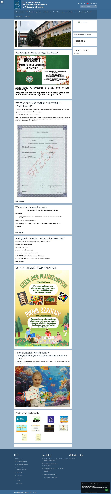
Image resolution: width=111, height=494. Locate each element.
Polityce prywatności (102, 487)
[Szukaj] (96, 6)
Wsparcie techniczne (21, 461)
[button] (84, 3)
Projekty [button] (18, 16)
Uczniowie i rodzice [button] (68, 12)
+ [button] (79, 3)
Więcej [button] (27, 16)
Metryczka (19, 472)
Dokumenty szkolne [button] (85, 12)
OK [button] (106, 490)
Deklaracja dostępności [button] (34, 12)
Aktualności (19, 483)
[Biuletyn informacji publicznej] (84, 34)
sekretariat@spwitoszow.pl (51, 463)
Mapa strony (19, 475)
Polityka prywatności (21, 469)
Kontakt (18, 480)
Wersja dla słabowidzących (22, 492)
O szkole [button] (55, 12)
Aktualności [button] (47, 12)
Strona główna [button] (20, 12)
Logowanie (93, 3)
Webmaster (19, 459)
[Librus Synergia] (85, 25)
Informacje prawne (21, 467)
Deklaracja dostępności (22, 464)
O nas (17, 478)
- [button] (82, 3)
